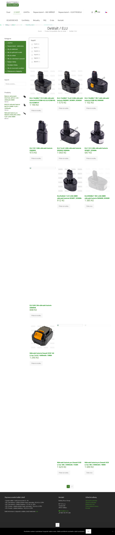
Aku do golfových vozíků (14, 52)
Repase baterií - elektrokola (15, 46)
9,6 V (36, 47)
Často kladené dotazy (92, 506)
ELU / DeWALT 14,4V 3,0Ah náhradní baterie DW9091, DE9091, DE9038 (70, 99)
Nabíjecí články (11, 62)
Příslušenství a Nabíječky (14, 71)
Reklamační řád (90, 504)
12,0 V (37, 51)
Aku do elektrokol (12, 49)
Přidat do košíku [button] (36, 110)
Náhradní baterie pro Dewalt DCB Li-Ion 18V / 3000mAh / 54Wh (69, 463)
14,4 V (37, 54)
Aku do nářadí (11, 55)
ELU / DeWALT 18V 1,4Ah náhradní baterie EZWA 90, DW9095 (97, 99)
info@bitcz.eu (64, 511)
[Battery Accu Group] (12, 4)
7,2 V (36, 44)
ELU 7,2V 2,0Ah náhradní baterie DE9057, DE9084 (96, 149)
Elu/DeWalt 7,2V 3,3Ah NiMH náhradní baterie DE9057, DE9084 (69, 197)
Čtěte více (89, 206)
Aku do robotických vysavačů (16, 59)
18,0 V (37, 58)
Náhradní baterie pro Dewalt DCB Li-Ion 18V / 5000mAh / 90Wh (97, 463)
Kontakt (88, 508)
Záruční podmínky (91, 502)
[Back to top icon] (57, 525)
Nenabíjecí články (12, 65)
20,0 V (37, 62)
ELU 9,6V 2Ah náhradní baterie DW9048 (40, 306)
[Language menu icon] (106, 12)
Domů (40, 31)
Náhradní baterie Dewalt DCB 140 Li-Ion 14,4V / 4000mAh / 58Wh (42, 354)
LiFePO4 (9, 43)
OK (88, 531)
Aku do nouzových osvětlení (15, 68)
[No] (113, 531)
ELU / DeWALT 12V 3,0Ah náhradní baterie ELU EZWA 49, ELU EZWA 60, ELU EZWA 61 (42, 100)
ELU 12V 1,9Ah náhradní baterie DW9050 (41, 149)
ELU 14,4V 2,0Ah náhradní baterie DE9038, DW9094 (69, 149)
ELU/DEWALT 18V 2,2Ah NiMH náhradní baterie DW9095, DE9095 (97, 197)
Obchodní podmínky (91, 500)
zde (37, 511)
